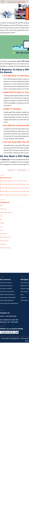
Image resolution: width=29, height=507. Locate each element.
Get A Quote (27, 13)
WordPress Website (6, 283)
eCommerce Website (6, 289)
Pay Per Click (11, 170)
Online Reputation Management (9, 303)
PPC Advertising (21, 170)
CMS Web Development (7, 291)
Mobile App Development (7, 294)
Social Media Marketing (6, 300)
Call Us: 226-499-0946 (16, 2)
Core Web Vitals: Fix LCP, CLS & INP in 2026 (14, 181)
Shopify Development (6, 286)
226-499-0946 (11, 316)
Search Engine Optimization (7, 297)
